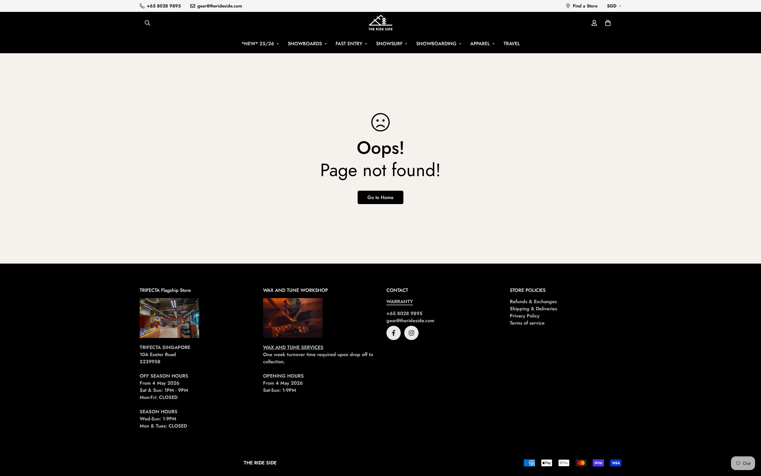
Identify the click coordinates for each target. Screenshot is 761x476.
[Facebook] (393, 333)
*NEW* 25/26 (257, 43)
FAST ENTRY (349, 43)
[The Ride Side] (380, 23)
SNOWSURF (389, 43)
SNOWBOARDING (436, 43)
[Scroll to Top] (749, 443)
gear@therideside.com (410, 320)
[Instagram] (411, 333)
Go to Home (380, 197)
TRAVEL (512, 43)
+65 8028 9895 (404, 313)
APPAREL (480, 43)
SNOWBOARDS (305, 43)
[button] (608, 23)
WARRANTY (399, 301)
